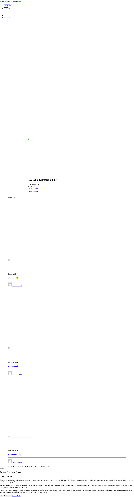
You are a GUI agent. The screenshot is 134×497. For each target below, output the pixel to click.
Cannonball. (13, 366)
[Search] (9, 468)
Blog (6, 7)
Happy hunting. (14, 455)
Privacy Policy (16, 496)
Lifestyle (32, 186)
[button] (7, 17)
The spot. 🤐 (13, 278)
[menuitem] (69, 5)
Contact (7, 8)
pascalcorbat (34, 188)
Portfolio (8, 5)
